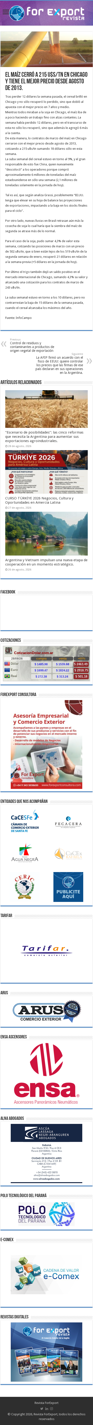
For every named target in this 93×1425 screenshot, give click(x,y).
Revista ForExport (46, 1403)
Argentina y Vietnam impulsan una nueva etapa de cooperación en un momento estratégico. (46, 562)
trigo (26, 272)
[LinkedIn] (47, 1408)
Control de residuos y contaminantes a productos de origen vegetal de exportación (32, 345)
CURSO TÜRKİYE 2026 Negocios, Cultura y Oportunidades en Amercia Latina (39, 500)
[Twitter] (42, 1408)
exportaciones (19, 205)
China (43, 164)
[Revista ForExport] (46, 12)
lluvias (39, 220)
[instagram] (51, 1408)
